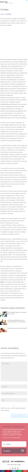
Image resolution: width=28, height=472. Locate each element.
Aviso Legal (13, 464)
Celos (2, 14)
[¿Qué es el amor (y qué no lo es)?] (3, 332)
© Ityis (8, 464)
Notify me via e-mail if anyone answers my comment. (13, 409)
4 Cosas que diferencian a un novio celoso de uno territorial (16, 321)
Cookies (19, 464)
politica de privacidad (16, 437)
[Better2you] (7, 4)
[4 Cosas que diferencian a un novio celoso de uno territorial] (3, 324)
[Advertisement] (14, 43)
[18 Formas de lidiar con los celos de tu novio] (3, 316)
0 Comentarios (8, 14)
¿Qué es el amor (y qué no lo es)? (17, 328)
